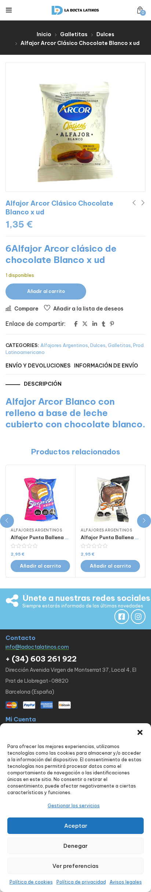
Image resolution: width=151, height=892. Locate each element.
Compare (26, 308)
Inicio (44, 34)
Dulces (105, 34)
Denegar (75, 845)
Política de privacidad (81, 882)
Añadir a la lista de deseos (88, 308)
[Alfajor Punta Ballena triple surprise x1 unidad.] (40, 497)
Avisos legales (126, 882)
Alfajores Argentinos (64, 345)
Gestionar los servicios (74, 805)
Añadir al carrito (46, 291)
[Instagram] (138, 616)
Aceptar (75, 825)
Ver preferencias (75, 865)
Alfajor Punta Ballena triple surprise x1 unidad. (68, 537)
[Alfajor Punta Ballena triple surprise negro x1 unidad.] (110, 497)
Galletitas (74, 34)
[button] (140, 732)
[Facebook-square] (121, 616)
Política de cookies (31, 882)
